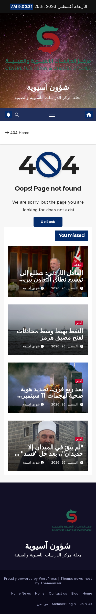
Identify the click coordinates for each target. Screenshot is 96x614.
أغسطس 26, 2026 (64, 288)
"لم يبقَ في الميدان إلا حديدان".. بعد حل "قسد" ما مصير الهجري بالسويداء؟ (48, 453)
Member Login (64, 604)
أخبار (79, 322)
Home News (21, 593)
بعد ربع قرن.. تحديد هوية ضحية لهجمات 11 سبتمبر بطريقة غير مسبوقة (52, 395)
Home (24, 132)
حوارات (78, 264)
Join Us (86, 604)
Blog (75, 593)
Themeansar (51, 583)
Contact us (58, 593)
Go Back (48, 222)
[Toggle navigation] (52, 114)
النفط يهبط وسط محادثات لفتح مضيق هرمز (50, 334)
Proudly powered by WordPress (31, 578)
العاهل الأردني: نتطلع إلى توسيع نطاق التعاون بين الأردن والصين (51, 279)
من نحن (42, 604)
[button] (17, 114)
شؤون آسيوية (48, 87)
